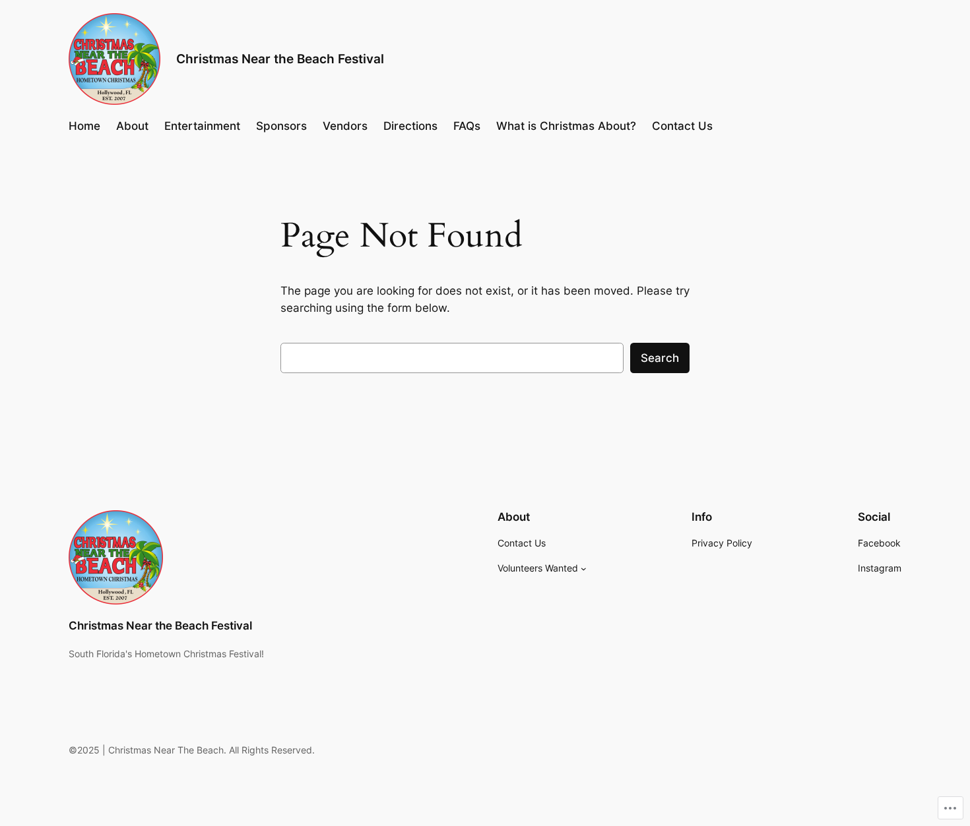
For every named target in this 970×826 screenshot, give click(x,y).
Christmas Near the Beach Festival (280, 59)
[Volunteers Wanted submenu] (584, 569)
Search (660, 358)
